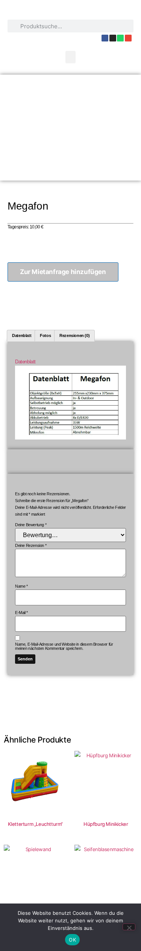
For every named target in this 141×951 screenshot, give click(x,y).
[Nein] (129, 926)
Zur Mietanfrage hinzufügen (63, 272)
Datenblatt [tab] (21, 335)
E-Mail (21, 613)
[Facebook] (105, 38)
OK (72, 940)
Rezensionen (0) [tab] (74, 335)
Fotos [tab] (45, 335)
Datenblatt (25, 361)
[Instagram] (112, 38)
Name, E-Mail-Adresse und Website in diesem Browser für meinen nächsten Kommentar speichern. (64, 646)
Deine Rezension (30, 546)
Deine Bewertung (30, 525)
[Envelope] (128, 38)
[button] (70, 57)
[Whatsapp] (120, 38)
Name (21, 586)
